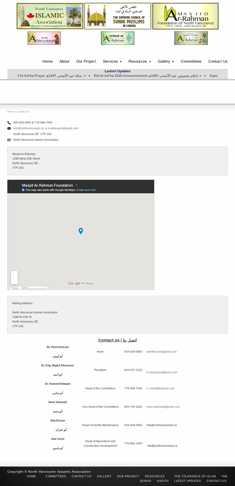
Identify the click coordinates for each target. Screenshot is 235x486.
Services (110, 61)
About (64, 61)
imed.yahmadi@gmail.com (163, 406)
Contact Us (218, 61)
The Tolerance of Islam (195, 476)
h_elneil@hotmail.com (160, 388)
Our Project (86, 61)
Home (47, 61)
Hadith (163, 481)
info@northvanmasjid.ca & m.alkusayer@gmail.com (45, 128)
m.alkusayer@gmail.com (161, 372)
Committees (191, 61)
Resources (138, 61)
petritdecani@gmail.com (161, 351)
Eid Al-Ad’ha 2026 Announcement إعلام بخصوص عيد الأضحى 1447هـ (132, 76)
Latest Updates (187, 481)
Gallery (164, 61)
